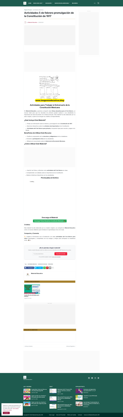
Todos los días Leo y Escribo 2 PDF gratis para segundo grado (38, 403)
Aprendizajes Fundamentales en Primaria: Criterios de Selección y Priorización (91, 403)
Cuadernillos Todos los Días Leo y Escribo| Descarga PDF (39, 390)
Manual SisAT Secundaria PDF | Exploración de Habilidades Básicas (64, 398)
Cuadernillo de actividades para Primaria (31, 295)
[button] (95, 3)
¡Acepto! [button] (6, 413)
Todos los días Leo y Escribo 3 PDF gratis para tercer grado (38, 396)
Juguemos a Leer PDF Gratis (90, 395)
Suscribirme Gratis (60, 253)
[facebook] (89, 378)
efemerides (50, 264)
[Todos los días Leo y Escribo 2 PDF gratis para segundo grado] (26, 404)
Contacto (80, 414)
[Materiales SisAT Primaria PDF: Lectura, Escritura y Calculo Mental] (53, 391)
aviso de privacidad (56, 256)
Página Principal (28, 9)
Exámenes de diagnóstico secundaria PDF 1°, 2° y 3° (89, 390)
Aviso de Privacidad (60, 414)
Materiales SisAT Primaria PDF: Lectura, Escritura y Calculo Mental (64, 390)
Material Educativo (37, 273)
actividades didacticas (38, 9)
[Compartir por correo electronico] (50, 268)
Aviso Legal (51, 414)
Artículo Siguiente (70, 346)
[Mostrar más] (53, 268)
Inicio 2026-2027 (37, 3)
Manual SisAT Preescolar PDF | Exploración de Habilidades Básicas (64, 406)
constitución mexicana (42, 264)
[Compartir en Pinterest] (47, 268)
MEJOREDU (75, 3)
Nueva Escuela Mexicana (62, 3)
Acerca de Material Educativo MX (92, 414)
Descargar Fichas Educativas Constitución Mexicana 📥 (49, 221)
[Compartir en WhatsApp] (44, 268)
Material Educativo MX (37, 414)
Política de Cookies (71, 414)
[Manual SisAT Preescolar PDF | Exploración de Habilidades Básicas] (53, 406)
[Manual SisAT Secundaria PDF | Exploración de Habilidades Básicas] (53, 398)
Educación (48, 3)
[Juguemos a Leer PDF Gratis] (79, 397)
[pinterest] (98, 378)
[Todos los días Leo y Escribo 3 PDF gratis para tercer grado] (26, 397)
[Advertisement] (50, 35)
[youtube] (92, 378)
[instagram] (95, 378)
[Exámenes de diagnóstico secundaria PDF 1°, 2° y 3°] (79, 391)
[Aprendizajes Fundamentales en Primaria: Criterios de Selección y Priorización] (79, 404)
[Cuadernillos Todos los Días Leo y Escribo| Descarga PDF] (26, 391)
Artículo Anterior (29, 346)
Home (29, 3)
